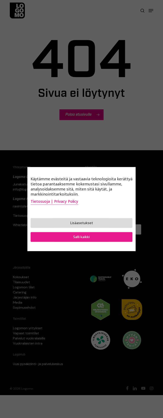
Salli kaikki (81, 237)
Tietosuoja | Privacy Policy (54, 201)
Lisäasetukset (81, 223)
